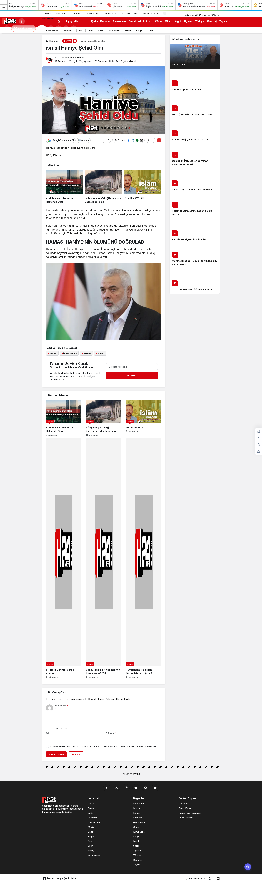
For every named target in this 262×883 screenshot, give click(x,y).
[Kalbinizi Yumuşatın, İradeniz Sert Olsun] (195, 206)
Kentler (128, 30)
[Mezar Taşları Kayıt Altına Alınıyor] (195, 181)
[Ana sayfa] (58, 21)
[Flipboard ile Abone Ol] (84, 140)
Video (150, 30)
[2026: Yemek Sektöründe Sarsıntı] (195, 281)
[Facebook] (106, 787)
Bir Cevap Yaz (57, 692)
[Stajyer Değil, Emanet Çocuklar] (195, 131)
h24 (57, 57)
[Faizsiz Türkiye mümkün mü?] (195, 231)
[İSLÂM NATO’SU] (142, 187)
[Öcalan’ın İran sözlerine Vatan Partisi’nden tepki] (195, 156)
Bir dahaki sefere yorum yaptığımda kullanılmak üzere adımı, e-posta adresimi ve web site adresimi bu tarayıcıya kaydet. (103, 746)
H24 (42, 28)
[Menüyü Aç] (22, 21)
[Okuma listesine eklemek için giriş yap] (158, 140)
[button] (58, 28)
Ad (48, 733)
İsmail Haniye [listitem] (69, 353)
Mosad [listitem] (100, 353)
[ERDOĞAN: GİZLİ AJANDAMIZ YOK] (195, 106)
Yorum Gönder (56, 754)
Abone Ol (132, 375)
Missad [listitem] (86, 353)
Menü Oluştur (173, 13)
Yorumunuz (61, 705)
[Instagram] (126, 787)
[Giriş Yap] (66, 28)
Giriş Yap (76, 754)
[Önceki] (4, 3)
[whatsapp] (155, 787)
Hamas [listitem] (52, 353)
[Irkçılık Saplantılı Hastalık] (195, 81)
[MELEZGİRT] (195, 56)
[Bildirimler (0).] (258, 451)
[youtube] (135, 787)
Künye (139, 30)
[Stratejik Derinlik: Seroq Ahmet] (63, 558)
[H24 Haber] (9, 21)
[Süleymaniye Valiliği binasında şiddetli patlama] (103, 187)
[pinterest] (145, 787)
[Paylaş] (217, 878)
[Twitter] (116, 787)
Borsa (100, 30)
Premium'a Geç (25, 28)
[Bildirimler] (74, 28)
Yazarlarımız (114, 30)
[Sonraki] (4, 7)
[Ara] (51, 28)
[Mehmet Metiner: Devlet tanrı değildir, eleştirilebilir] (195, 256)
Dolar (90, 30)
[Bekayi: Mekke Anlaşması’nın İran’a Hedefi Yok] (103, 558)
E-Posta (111, 733)
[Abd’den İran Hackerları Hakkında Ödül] (64, 187)
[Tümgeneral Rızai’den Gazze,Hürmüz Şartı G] (143, 558)
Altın (81, 30)
